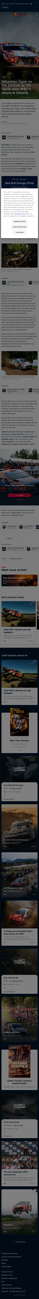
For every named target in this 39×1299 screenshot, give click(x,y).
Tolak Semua (19, 232)
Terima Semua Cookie (19, 227)
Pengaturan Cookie (19, 221)
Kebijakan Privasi (20, 214)
